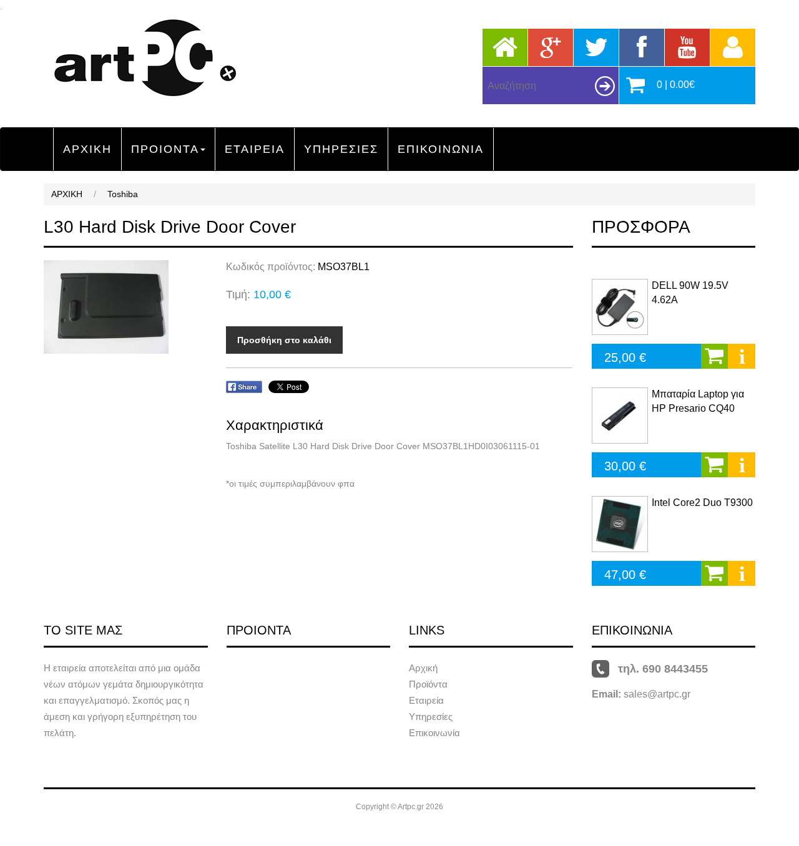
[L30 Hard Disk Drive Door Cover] (125, 307)
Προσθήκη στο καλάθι (284, 340)
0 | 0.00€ (676, 84)
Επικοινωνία (434, 732)
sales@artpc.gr (657, 694)
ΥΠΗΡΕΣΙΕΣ (341, 149)
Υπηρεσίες (431, 716)
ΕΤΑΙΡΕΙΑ (255, 149)
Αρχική (423, 668)
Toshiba (122, 194)
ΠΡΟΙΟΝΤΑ (165, 149)
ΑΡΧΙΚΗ (87, 149)
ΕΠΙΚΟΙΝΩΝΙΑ (441, 149)
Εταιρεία (426, 700)
